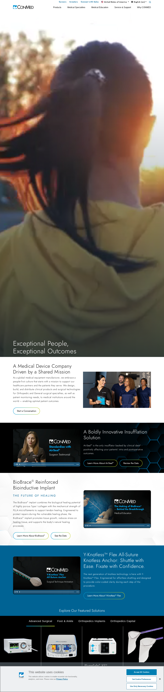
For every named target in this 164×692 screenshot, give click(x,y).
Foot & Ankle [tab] (65, 621)
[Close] (160, 679)
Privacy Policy (62, 679)
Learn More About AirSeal (100, 463)
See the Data (61, 535)
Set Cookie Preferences (141, 679)
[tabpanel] (82, 652)
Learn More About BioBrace (31, 535)
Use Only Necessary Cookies (141, 686)
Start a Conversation (26, 411)
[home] (23, 7)
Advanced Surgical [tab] (40, 621)
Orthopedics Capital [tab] (122, 621)
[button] (115, 2)
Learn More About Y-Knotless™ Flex (104, 595)
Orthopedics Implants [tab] (91, 621)
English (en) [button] (139, 2)
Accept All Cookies (141, 672)
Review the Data (131, 463)
